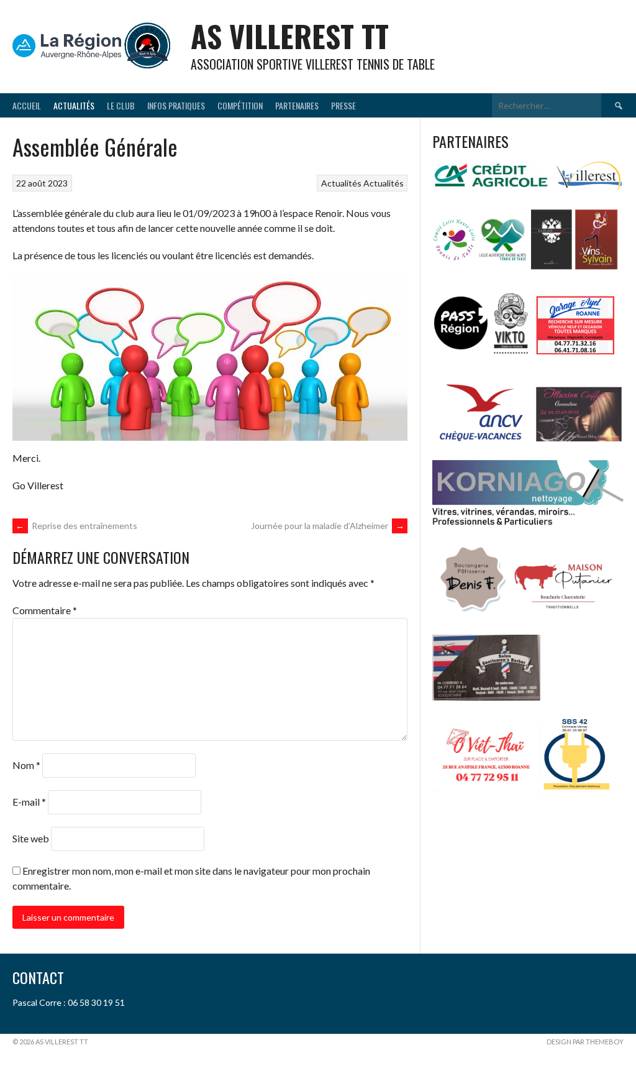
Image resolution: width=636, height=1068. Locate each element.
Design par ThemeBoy (585, 1042)
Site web (30, 838)
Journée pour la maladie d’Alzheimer (327, 525)
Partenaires (297, 105)
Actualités (73, 105)
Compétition (240, 105)
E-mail (29, 802)
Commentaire (44, 610)
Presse (343, 105)
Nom (26, 765)
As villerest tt (290, 36)
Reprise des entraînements (76, 525)
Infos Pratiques (176, 105)
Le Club (121, 105)
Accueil (26, 105)
